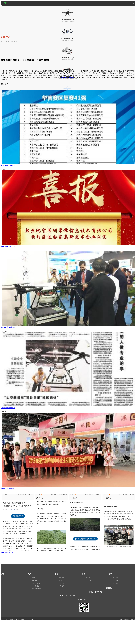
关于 (110, 574)
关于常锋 (115, 578)
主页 (2, 41)
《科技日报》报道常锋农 (8, 408)
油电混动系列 (36, 586)
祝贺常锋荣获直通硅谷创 (8, 165)
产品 (29, 574)
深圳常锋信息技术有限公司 (17, 619)
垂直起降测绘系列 (37, 589)
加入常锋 (115, 583)
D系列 (33, 578)
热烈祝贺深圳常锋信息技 (8, 246)
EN (133, 4)
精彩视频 (88, 578)
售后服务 (61, 578)
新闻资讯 (14, 41)
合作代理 (61, 586)
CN (129, 4)
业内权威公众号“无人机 (7, 552)
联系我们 (115, 580)
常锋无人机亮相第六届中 (8, 488)
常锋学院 (61, 580)
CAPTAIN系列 (36, 583)
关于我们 (120, 619)
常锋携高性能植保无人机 (8, 327)
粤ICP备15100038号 (30, 619)
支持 (56, 574)
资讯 (7, 41)
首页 (2, 574)
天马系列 (34, 580)
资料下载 (61, 583)
